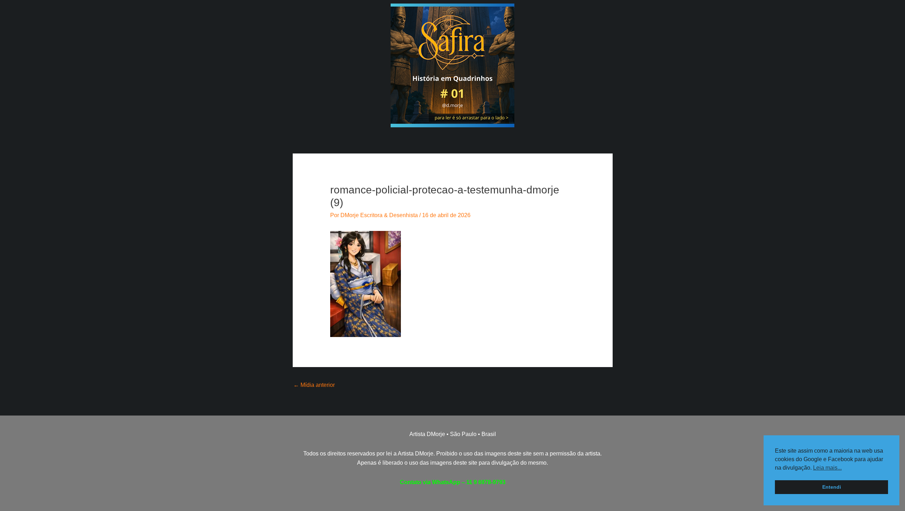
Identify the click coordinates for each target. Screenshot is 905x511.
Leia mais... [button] (827, 468)
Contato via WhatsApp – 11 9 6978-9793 (453, 482)
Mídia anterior (314, 385)
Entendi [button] (831, 487)
